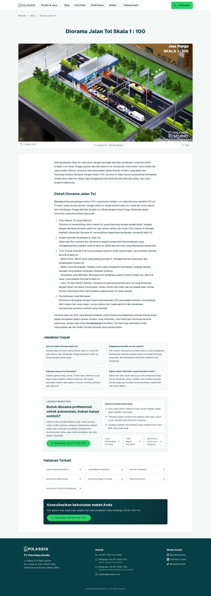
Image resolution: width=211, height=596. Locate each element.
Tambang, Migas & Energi (100, 479)
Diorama (59, 201)
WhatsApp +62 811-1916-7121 (70, 443)
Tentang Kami (130, 5)
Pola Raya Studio (178, 559)
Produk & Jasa (49, 5)
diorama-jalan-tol (48, 15)
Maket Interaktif (137, 479)
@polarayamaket (177, 564)
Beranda (22, 15)
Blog (66, 5)
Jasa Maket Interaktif (130, 441)
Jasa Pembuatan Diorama (110, 441)
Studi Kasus (97, 5)
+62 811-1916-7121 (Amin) (110, 555)
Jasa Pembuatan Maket (57, 469)
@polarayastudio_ (178, 555)
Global (112, 5)
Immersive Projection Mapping (152, 441)
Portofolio (80, 5)
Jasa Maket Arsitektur (99, 469)
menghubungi (93, 323)
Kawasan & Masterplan (57, 479)
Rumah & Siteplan (138, 469)
